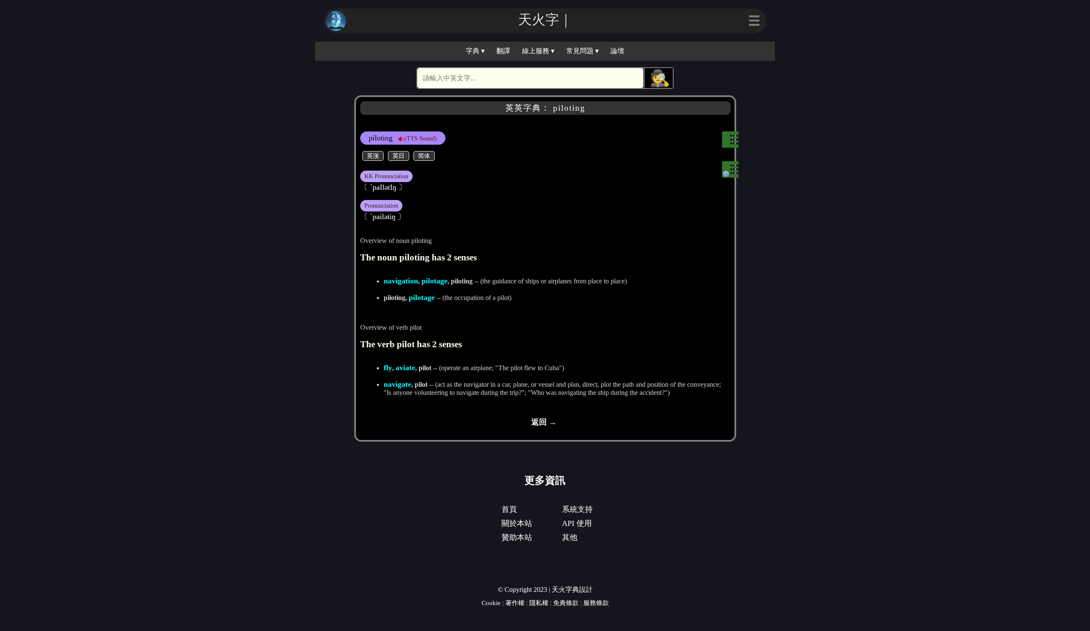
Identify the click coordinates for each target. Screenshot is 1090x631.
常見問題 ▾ (582, 50)
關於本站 (517, 523)
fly (388, 367)
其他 (569, 537)
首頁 (509, 509)
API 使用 (577, 523)
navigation (401, 281)
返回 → (543, 422)
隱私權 (538, 602)
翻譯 (503, 50)
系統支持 (577, 509)
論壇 (617, 50)
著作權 (515, 602)
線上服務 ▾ (538, 50)
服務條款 (596, 602)
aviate (405, 367)
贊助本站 (517, 537)
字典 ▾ (475, 50)
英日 (398, 155)
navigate (397, 384)
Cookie (491, 602)
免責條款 (566, 602)
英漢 (373, 155)
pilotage (434, 281)
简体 (424, 155)
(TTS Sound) (420, 138)
